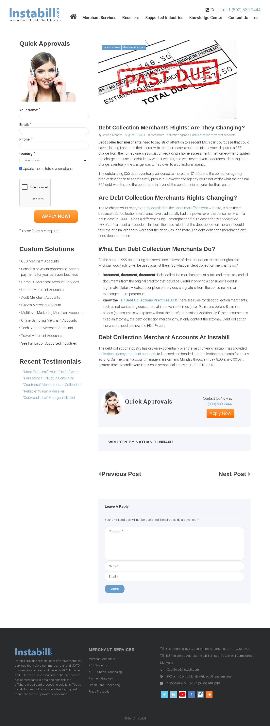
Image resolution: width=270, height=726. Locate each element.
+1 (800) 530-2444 (243, 9)
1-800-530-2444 (176, 683)
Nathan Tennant (112, 135)
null (257, 17)
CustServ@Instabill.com (183, 669)
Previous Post (121, 474)
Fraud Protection (100, 691)
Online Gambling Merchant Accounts (49, 320)
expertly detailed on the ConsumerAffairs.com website (179, 208)
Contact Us (238, 17)
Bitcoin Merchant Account (41, 305)
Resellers (130, 17)
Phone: (25, 139)
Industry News (112, 47)
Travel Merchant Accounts (41, 336)
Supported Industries (164, 17)
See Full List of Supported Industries (49, 343)
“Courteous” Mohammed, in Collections (52, 385)
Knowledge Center (205, 17)
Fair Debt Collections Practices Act (147, 300)
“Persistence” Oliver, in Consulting (48, 378)
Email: (25, 124)
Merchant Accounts (134, 47)
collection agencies (179, 135)
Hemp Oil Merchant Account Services (50, 282)
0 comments (156, 135)
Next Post (233, 474)
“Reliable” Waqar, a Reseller (43, 391)
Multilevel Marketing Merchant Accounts (52, 313)
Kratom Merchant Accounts (42, 290)
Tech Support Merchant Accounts (47, 328)
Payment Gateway (101, 678)
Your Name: (29, 109)
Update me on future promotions (48, 168)
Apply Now (220, 413)
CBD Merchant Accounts (40, 261)
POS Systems (98, 665)
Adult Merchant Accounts (40, 297)
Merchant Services (99, 17)
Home (73, 17)
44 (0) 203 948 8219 (207, 683)
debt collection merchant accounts (214, 135)
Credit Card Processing (104, 685)
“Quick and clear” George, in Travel (49, 397)
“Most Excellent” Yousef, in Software (51, 372)
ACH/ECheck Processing (105, 672)
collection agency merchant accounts (127, 354)
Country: (27, 153)
